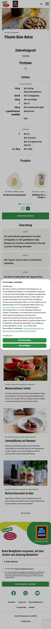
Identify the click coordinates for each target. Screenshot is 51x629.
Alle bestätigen (24, 345)
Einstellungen (8, 336)
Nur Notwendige (24, 340)
